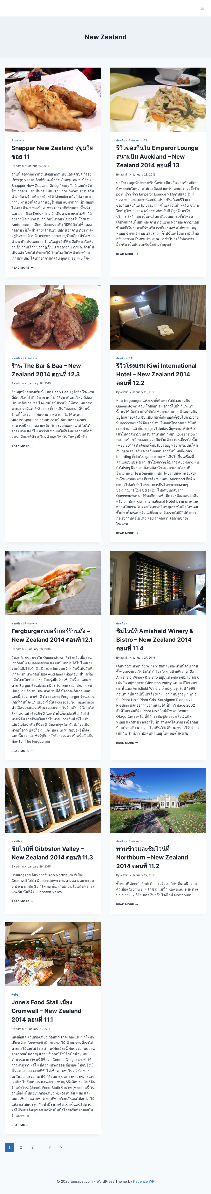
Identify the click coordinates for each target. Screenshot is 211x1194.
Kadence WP (143, 1181)
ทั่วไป (15, 994)
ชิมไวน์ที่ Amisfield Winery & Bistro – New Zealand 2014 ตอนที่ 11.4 (154, 639)
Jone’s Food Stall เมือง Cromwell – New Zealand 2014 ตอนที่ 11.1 (46, 1011)
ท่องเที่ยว (121, 140)
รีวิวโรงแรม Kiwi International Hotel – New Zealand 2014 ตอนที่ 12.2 (156, 374)
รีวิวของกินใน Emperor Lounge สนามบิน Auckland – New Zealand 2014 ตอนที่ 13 (157, 156)
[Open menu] (202, 8)
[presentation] (53, 100)
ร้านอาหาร (18, 140)
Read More (23, 267)
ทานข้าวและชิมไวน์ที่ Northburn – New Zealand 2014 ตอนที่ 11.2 (152, 857)
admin (20, 165)
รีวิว (146, 140)
